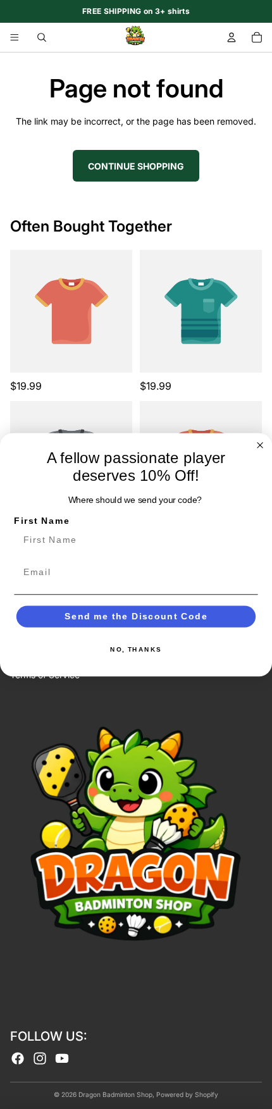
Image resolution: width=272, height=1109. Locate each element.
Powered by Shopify (187, 1094)
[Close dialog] (260, 445)
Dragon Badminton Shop (115, 1094)
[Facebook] (17, 1058)
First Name (42, 520)
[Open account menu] (231, 37)
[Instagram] (39, 1058)
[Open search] (42, 37)
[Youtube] (62, 1058)
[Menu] (14, 37)
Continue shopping (136, 166)
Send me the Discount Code (136, 616)
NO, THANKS (136, 649)
